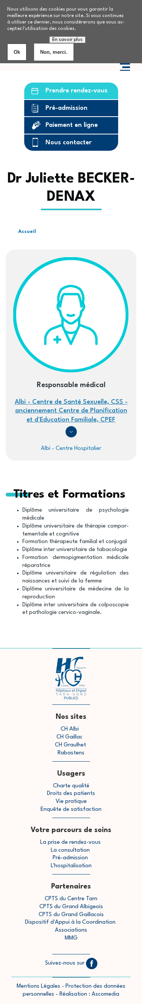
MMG (71, 938)
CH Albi (70, 729)
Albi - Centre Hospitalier (71, 448)
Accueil (27, 231)
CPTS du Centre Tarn (71, 899)
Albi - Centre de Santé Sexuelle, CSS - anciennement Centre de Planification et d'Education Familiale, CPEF (71, 411)
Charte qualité (71, 786)
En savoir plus (67, 39)
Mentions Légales (38, 986)
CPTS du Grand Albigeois (71, 907)
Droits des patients (71, 793)
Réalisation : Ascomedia (89, 994)
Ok (17, 52)
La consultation (70, 850)
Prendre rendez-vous (76, 90)
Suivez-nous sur (65, 963)
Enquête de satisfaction (71, 809)
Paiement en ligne (71, 125)
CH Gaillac (69, 737)
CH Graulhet (70, 745)
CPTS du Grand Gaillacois (71, 915)
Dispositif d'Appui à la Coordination (71, 922)
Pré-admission (66, 108)
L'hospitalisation (71, 866)
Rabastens (71, 753)
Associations (71, 930)
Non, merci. (53, 52)
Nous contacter (68, 142)
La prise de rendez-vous (70, 842)
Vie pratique (71, 801)
